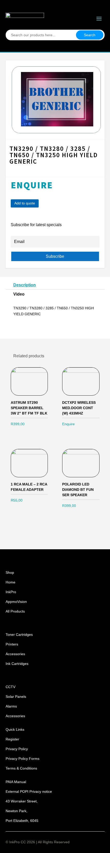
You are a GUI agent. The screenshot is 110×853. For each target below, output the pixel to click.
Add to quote (24, 203)
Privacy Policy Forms (22, 759)
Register (12, 739)
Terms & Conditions (21, 768)
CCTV (10, 687)
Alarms (11, 706)
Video (19, 294)
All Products (15, 611)
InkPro (11, 592)
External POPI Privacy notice (29, 791)
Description (24, 285)
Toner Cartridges (19, 634)
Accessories (15, 654)
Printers (12, 644)
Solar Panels (16, 696)
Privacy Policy (17, 749)
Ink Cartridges (17, 664)
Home (10, 582)
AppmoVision (16, 602)
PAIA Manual (16, 782)
